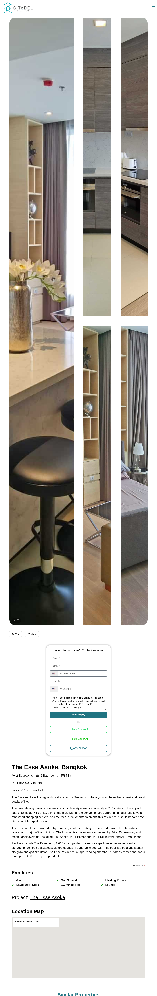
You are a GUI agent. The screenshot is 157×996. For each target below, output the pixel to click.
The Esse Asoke (47, 897)
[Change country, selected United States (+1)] (54, 673)
